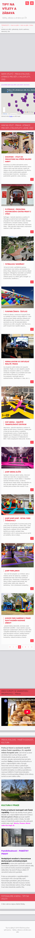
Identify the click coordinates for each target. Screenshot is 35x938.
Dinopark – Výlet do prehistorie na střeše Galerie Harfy (18, 159)
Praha (10, 116)
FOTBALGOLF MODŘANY (14, 264)
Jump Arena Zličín (13, 472)
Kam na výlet (15, 25)
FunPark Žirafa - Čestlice (16, 311)
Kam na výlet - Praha (27, 25)
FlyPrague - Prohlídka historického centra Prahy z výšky (18, 211)
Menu (32, 3)
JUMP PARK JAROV (12, 571)
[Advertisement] (17, 52)
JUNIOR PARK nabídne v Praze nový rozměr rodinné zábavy (18, 620)
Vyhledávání (27, 3)
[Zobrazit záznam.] (17, 153)
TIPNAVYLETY (5, 25)
